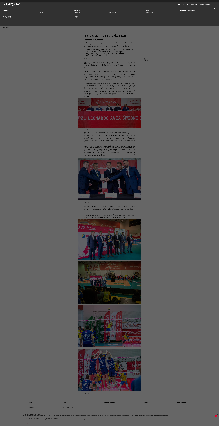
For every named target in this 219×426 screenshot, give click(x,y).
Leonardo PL (11, 4)
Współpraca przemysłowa (205, 4)
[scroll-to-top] (216, 416)
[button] (212, 22)
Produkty (179, 4)
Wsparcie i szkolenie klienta (190, 4)
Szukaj (214, 4)
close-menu (214, 8)
